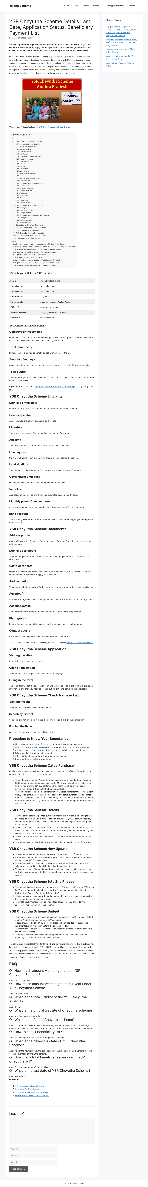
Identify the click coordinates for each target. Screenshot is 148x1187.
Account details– (25, 198)
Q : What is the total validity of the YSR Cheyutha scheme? (39, 249)
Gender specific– (25, 161)
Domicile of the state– (27, 159)
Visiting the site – (25, 218)
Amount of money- (26, 151)
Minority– (23, 164)
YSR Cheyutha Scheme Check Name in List (32, 215)
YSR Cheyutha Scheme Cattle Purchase (31, 228)
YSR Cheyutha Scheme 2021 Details (27, 141)
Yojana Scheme (20, 5)
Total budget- (24, 154)
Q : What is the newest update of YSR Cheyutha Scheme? (38, 260)
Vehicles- (23, 176)
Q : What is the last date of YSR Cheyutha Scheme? (36, 265)
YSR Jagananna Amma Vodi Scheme (54, 386)
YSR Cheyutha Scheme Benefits (28, 144)
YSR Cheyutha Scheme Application (29, 205)
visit (45, 661)
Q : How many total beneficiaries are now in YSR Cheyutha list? (40, 263)
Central (86, 6)
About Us (132, 6)
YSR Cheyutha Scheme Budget (28, 238)
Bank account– (25, 181)
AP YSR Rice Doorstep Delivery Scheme (52, 127)
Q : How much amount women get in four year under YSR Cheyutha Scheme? (45, 247)
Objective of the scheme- (27, 147)
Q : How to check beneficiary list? (29, 257)
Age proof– (23, 195)
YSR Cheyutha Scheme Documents (29, 183)
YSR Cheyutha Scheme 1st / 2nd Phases (32, 236)
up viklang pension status (113, 6)
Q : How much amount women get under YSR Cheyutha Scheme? (40, 244)
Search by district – (26, 220)
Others (96, 6)
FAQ (14, 241)
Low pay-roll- (24, 168)
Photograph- (24, 200)
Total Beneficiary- (25, 149)
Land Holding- (24, 171)
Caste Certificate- (26, 190)
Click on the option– (26, 210)
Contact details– (25, 203)
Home (66, 6)
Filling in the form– (26, 213)
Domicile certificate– (27, 188)
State (76, 6)
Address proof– (25, 186)
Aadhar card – (24, 193)
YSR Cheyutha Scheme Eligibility (28, 156)
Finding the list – (25, 222)
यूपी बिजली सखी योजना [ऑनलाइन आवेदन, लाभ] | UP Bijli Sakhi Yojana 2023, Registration (121, 42)
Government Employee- (27, 173)
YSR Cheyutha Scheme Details (27, 230)
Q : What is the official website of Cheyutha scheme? (36, 252)
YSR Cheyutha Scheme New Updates (30, 233)
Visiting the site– (25, 208)
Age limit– (23, 166)
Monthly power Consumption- (30, 178)
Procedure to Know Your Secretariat (29, 225)
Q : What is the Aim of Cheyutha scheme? (32, 255)
